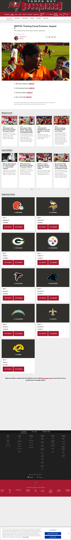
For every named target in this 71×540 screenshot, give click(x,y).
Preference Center (67, 490)
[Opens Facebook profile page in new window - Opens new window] (20, 38)
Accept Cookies (53, 537)
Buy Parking (18, 227)
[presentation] (68, 189)
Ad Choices (42, 490)
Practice (31, 442)
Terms (42, 469)
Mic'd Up (19, 446)
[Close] (68, 533)
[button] (32, 189)
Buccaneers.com (23, 36)
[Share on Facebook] (47, 37)
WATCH (31, 83)
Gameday (63, 441)
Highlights (19, 443)
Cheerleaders (31, 447)
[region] (35, 533)
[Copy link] (55, 37)
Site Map (35, 490)
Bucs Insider (19, 448)
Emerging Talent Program (53, 441)
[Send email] (52, 37)
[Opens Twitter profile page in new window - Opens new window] (22, 38)
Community (8, 446)
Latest (8, 438)
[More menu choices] (45, 14)
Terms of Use (9, 491)
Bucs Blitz (8, 443)
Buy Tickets (8, 227)
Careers (52, 438)
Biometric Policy (28, 490)
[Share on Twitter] (49, 37)
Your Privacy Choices (50, 491)
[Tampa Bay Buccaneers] (35, 483)
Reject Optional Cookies (53, 533)
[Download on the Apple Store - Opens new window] (30, 477)
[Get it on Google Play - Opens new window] (40, 477)
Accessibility (18, 489)
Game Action (31, 440)
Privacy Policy (2, 490)
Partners (52, 451)
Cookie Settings (59, 490)
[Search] (47, 14)
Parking (63, 443)
